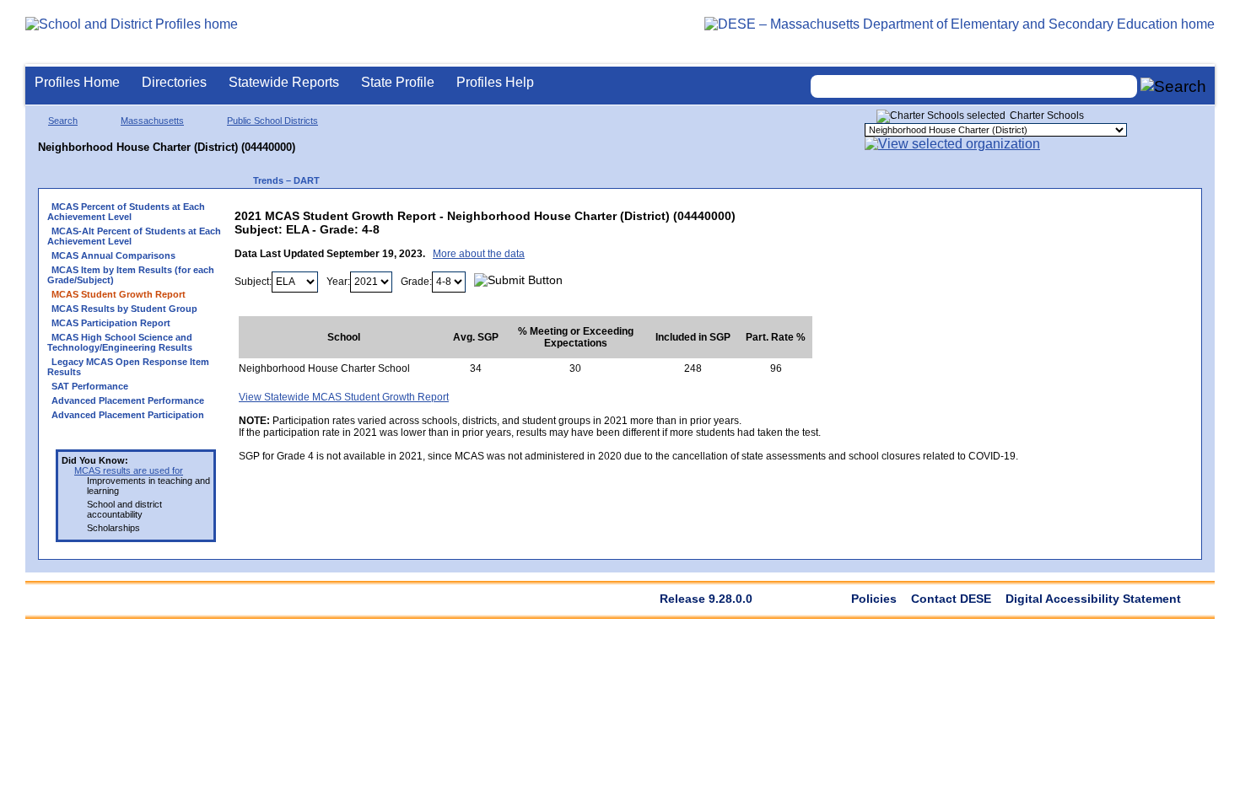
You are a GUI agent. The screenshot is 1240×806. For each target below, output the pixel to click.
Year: (338, 281)
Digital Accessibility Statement (1093, 598)
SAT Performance (89, 386)
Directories (174, 82)
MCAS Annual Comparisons (113, 255)
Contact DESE (951, 598)
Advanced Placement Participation (127, 415)
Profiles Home (77, 82)
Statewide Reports (284, 82)
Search (63, 121)
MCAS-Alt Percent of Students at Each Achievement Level (134, 236)
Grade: (416, 281)
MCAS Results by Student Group (124, 309)
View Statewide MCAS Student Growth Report (344, 397)
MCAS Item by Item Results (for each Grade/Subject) (130, 275)
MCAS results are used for (128, 470)
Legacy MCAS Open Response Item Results (128, 367)
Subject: (253, 281)
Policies (874, 598)
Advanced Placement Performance (127, 400)
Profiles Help (495, 82)
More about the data (479, 254)
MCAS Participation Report (110, 323)
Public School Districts (272, 121)
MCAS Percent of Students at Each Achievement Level (126, 212)
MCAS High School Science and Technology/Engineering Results (119, 342)
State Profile (397, 82)
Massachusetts (152, 121)
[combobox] (974, 86)
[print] (912, 212)
